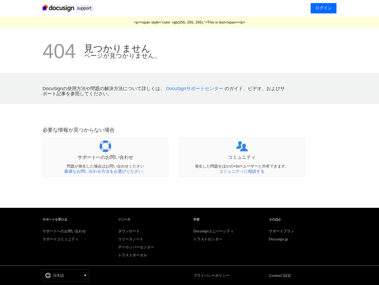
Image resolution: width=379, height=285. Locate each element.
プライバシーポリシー (211, 275)
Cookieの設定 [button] (280, 275)
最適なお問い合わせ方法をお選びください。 (105, 171)
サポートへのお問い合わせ (64, 231)
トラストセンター (207, 239)
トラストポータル (132, 255)
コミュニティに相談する (242, 171)
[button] (66, 275)
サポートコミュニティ (61, 239)
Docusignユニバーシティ (213, 231)
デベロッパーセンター (136, 247)
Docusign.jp (278, 239)
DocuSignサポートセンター (194, 88)
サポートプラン (281, 231)
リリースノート (130, 239)
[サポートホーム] (69, 8)
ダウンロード (129, 231)
